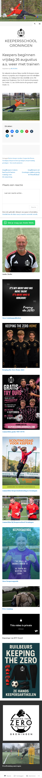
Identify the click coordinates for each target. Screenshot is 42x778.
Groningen (5, 160)
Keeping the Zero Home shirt (13, 370)
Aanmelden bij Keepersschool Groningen (18, 522)
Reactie (33, 207)
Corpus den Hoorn (28, 158)
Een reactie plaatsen (16, 163)
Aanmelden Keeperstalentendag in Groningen (19, 491)
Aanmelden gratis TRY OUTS (13, 432)
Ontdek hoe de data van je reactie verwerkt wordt (19, 214)
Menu (40, 24)
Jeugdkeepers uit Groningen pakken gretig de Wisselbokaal (31, 172)
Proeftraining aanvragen (11, 766)
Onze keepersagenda (10, 581)
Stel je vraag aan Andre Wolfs (21, 222)
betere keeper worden (15, 158)
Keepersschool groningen (17, 160)
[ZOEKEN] (34, 23)
